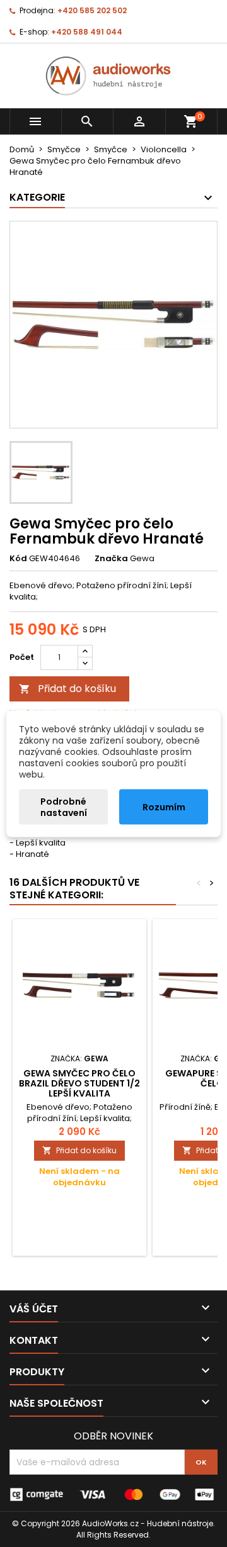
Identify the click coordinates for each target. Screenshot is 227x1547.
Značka (111, 558)
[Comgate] (113, 1494)
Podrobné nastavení (63, 806)
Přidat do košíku (67, 688)
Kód (18, 558)
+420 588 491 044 (86, 31)
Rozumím (164, 806)
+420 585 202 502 (92, 10)
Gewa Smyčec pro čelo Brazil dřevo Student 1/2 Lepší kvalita (79, 1083)
